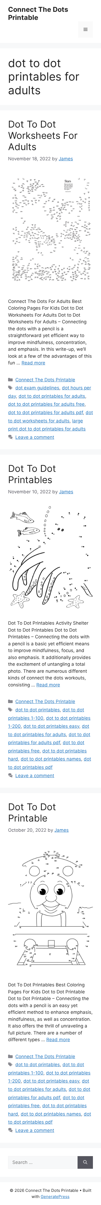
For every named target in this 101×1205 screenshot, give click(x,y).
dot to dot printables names (51, 759)
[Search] (85, 1162)
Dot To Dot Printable (32, 812)
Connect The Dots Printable (38, 13)
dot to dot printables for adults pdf (45, 412)
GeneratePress (55, 1196)
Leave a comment (34, 437)
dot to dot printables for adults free (46, 404)
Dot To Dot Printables (32, 474)
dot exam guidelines (37, 387)
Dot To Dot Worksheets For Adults (43, 135)
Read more (33, 363)
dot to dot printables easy (51, 726)
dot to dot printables (37, 709)
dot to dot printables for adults (52, 396)
